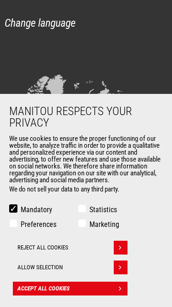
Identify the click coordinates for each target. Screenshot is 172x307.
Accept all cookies (43, 288)
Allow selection (40, 267)
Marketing (104, 224)
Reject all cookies (42, 247)
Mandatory (36, 209)
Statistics (103, 209)
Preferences (38, 224)
